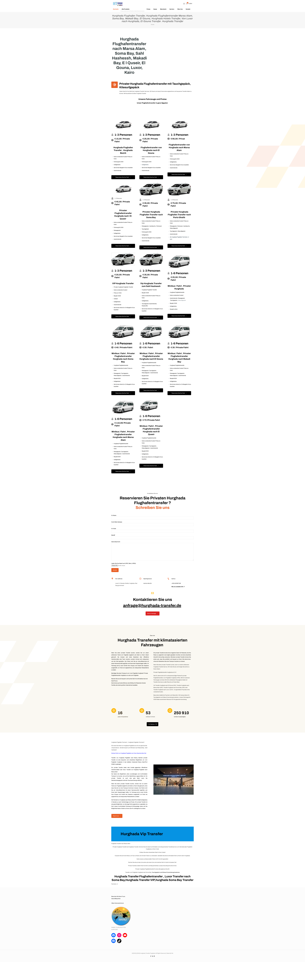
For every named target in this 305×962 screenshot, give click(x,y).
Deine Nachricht (115, 541)
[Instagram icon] (154, 956)
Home (152, 24)
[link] (123, 259)
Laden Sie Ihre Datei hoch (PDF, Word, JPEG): (123, 563)
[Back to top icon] (297, 958)
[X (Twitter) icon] (152, 956)
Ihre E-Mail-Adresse (116, 522)
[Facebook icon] (150, 956)
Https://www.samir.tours (117, 903)
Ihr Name (113, 515)
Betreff (113, 535)
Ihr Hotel (113, 528)
